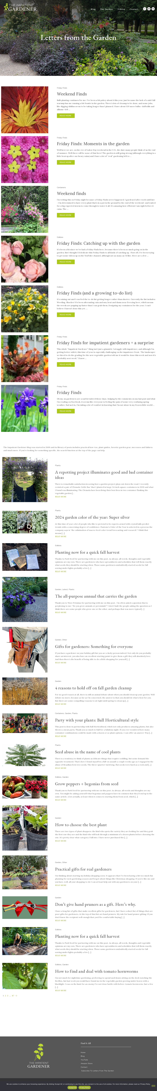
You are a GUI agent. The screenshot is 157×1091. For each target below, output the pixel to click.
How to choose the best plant (81, 824)
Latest (65, 589)
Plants (58, 465)
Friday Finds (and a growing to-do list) (94, 293)
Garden (58, 589)
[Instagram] (144, 8)
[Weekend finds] (24, 209)
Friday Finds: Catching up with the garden (98, 243)
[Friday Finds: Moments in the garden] (24, 159)
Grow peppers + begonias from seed (86, 783)
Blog (93, 9)
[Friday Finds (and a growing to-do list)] (24, 308)
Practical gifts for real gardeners (83, 869)
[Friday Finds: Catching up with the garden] (24, 259)
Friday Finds (62, 88)
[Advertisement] (71, 1014)
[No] (153, 1086)
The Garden (106, 9)
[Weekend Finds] (24, 109)
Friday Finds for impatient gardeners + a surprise (105, 342)
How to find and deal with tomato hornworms (96, 971)
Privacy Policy (85, 1087)
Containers (61, 187)
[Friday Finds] (24, 408)
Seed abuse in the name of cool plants (88, 752)
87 (13, 995)
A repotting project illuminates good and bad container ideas (104, 474)
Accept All (72, 1087)
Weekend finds (71, 193)
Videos (121, 9)
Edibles (60, 237)
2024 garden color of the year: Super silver (92, 517)
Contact (134, 9)
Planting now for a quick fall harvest (87, 552)
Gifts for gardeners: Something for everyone (94, 646)
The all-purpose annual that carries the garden (96, 596)
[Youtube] (149, 8)
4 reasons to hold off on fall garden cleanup (93, 688)
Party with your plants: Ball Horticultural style (97, 720)
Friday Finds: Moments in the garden (93, 143)
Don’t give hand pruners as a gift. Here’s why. (95, 904)
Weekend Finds (72, 94)
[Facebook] (153, 8)
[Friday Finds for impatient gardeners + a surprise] (24, 358)
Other (64, 640)
